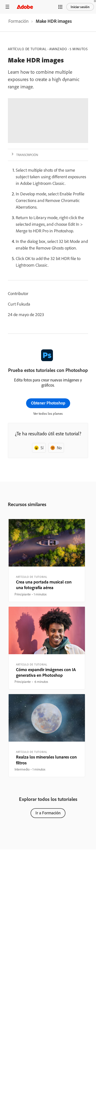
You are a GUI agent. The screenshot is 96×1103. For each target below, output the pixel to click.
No (59, 447)
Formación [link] (18, 21)
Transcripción (27, 155)
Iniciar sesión (80, 7)
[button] (60, 7)
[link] (18, 22)
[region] (46, 560)
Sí (42, 447)
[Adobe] (25, 6)
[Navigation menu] (7, 6)
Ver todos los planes (48, 413)
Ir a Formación (48, 812)
